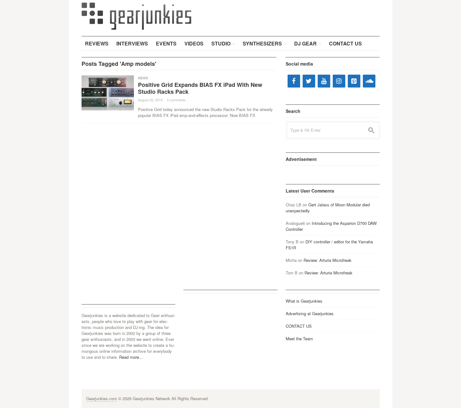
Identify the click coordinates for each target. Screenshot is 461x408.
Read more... (131, 357)
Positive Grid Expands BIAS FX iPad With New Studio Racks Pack (200, 88)
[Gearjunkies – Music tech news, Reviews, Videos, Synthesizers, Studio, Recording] (136, 15)
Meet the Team (299, 339)
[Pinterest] (354, 81)
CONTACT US (299, 326)
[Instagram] (339, 81)
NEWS (143, 78)
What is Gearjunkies (304, 301)
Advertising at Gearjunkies (310, 313)
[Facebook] (294, 81)
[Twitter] (309, 81)
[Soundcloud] (369, 81)
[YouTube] (324, 81)
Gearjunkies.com (101, 398)
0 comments (176, 99)
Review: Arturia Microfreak (328, 260)
